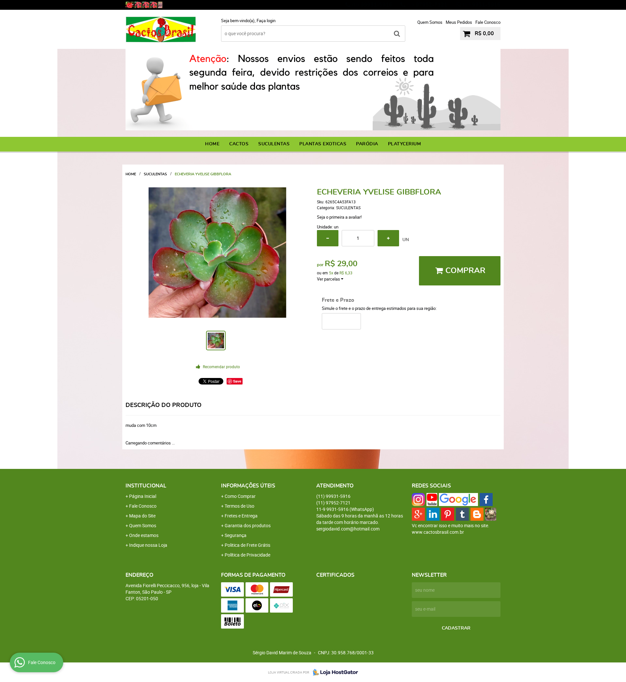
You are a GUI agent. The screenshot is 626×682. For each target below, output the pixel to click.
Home (212, 144)
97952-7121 (427, 4)
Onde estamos (143, 535)
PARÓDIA (367, 144)
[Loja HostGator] (333, 672)
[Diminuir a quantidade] (327, 238)
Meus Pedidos (459, 22)
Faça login (266, 20)
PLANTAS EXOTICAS (322, 144)
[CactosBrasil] (130, 5)
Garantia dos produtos (248, 525)
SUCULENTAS (274, 144)
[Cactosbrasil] (160, 5)
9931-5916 (481, 4)
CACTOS (238, 144)
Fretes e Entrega (241, 516)
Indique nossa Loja (148, 545)
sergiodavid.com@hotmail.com (348, 529)
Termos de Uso (239, 506)
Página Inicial (142, 496)
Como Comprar (240, 496)
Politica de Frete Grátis (247, 545)
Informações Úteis (248, 485)
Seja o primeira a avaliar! (339, 217)
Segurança (235, 535)
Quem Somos (429, 22)
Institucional (146, 485)
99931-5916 (372, 4)
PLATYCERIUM (404, 144)
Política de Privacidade (247, 555)
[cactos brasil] (138, 5)
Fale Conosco (487, 22)
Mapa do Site (142, 516)
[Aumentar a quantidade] (388, 238)
